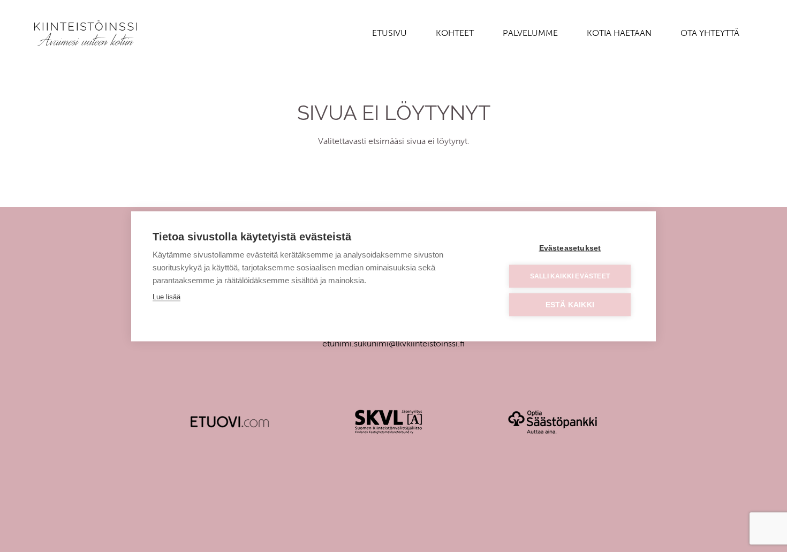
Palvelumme (530, 33)
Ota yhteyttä (709, 33)
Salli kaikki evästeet (570, 276)
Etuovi (229, 422)
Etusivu (389, 33)
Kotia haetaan (619, 33)
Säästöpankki (552, 422)
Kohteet (455, 33)
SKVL (388, 422)
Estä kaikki (570, 304)
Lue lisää (166, 296)
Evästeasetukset (570, 248)
